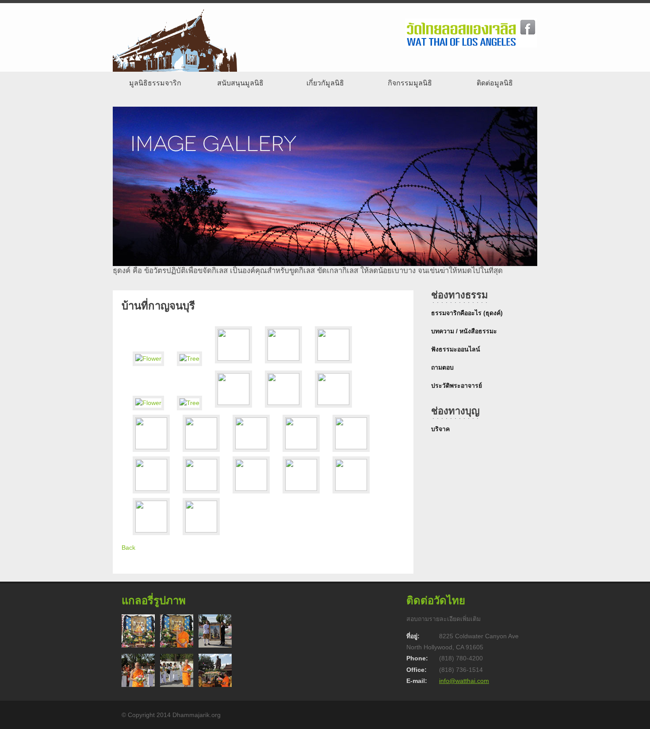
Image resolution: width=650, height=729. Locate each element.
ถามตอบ (442, 367)
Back (128, 547)
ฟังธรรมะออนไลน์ (455, 349)
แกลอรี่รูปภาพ (154, 600)
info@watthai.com (464, 680)
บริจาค (440, 428)
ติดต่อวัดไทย (435, 600)
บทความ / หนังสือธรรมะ (464, 331)
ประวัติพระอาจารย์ (456, 385)
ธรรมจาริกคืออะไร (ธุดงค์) (467, 312)
